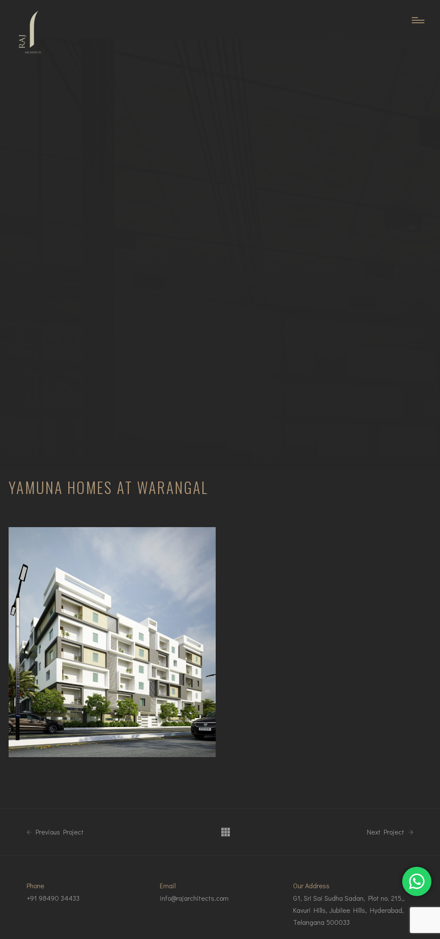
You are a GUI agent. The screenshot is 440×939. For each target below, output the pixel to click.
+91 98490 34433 (53, 897)
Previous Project (59, 832)
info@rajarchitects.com (194, 897)
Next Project (386, 832)
